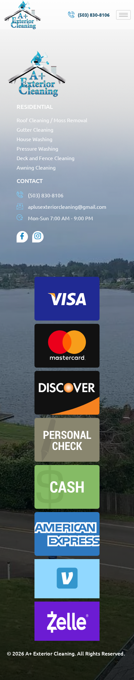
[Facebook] (22, 236)
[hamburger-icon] (123, 15)
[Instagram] (38, 236)
